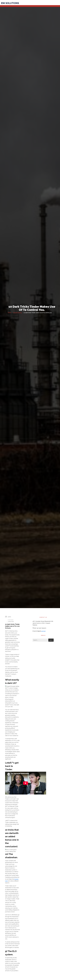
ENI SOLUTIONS (10, 3)
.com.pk (43, 631)
